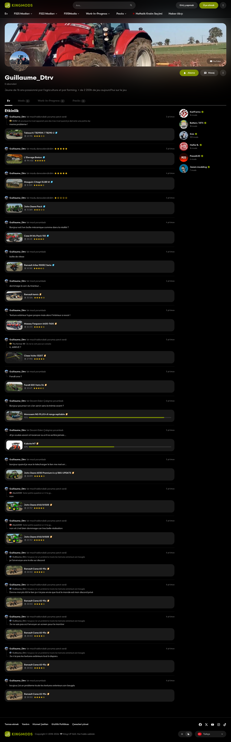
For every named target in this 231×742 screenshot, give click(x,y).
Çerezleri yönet (80, 724)
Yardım (25, 724)
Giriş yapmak (187, 5)
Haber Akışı (176, 13)
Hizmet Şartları (40, 724)
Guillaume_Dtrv (17, 116)
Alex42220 (17, 493)
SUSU (14, 121)
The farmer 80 (18, 344)
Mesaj (211, 72)
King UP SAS (69, 734)
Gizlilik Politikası (60, 724)
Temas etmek (12, 724)
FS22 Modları (47, 13)
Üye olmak (208, 5)
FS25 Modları (22, 13)
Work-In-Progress (96, 13)
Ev (6, 13)
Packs (120, 13)
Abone (191, 72)
